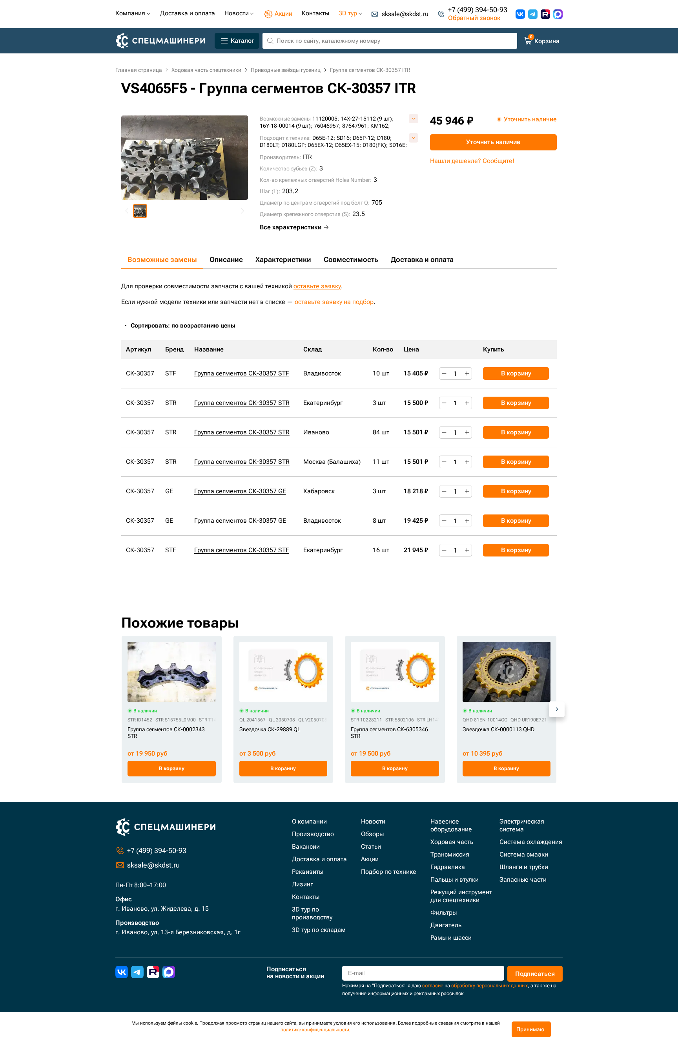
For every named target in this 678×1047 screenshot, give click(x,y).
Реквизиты (307, 871)
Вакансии (306, 846)
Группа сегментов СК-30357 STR (242, 402)
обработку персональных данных (489, 985)
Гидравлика (447, 867)
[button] (140, 211)
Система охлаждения (530, 842)
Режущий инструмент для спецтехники (461, 896)
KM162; (380, 125)
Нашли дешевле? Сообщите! (472, 161)
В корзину (516, 373)
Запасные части (523, 879)
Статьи (371, 846)
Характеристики (283, 259)
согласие (432, 985)
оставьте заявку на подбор (334, 302)
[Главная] (163, 41)
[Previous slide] (127, 211)
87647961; (355, 125)
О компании (309, 821)
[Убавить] (444, 373)
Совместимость (351, 259)
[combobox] (187, 326)
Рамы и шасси (451, 937)
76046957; (327, 125)
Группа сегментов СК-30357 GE (240, 491)
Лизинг (302, 884)
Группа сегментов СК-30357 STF (241, 373)
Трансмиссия (449, 854)
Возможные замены (162, 259)
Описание (226, 259)
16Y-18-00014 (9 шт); (286, 125)
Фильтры (443, 912)
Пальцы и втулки (454, 879)
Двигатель (445, 925)
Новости (373, 821)
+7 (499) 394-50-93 (477, 10)
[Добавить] (467, 373)
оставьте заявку (317, 286)
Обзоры (372, 834)
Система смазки (523, 854)
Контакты (305, 897)
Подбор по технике (388, 871)
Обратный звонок (474, 18)
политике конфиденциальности (315, 1029)
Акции (370, 859)
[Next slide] (242, 211)
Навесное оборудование (451, 825)
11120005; (325, 118)
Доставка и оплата (422, 259)
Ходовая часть (451, 842)
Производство (313, 834)
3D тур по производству (312, 913)
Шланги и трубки (523, 867)
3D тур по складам (319, 930)
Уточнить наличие (493, 142)
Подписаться (535, 973)
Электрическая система (521, 825)
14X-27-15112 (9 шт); (367, 118)
